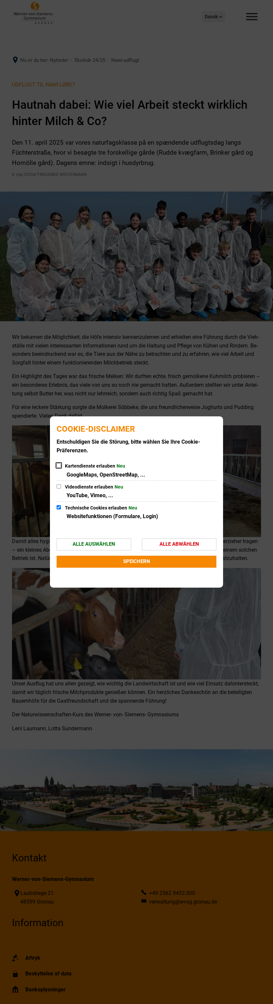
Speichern (136, 561)
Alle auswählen (94, 544)
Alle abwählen (179, 544)
